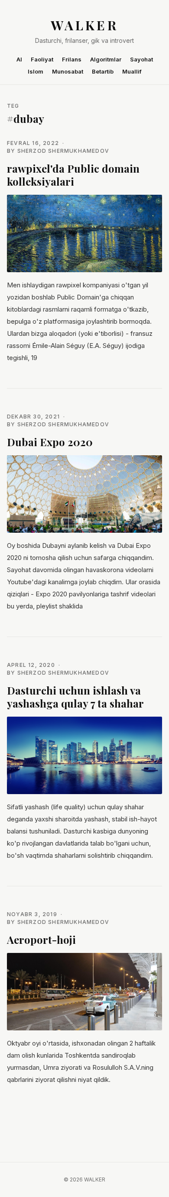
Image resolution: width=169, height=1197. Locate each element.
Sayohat (141, 59)
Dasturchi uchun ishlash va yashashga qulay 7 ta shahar (75, 696)
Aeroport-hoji (41, 939)
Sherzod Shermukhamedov (63, 151)
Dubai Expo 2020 (50, 442)
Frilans (71, 59)
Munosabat (67, 71)
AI (19, 59)
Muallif (132, 71)
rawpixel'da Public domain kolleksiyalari (73, 174)
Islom (35, 71)
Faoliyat (42, 59)
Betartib (103, 71)
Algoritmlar (105, 59)
